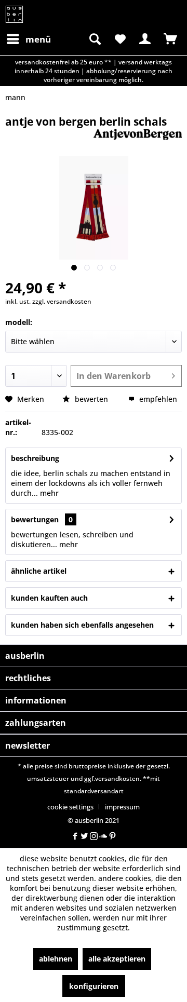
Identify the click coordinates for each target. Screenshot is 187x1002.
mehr (48, 493)
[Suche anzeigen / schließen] (94, 39)
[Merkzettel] (119, 39)
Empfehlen (157, 399)
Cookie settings (70, 806)
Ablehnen (55, 959)
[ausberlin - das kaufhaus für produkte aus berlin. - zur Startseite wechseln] (14, 14)
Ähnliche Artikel (38, 571)
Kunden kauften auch (49, 598)
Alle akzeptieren (116, 959)
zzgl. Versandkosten (61, 301)
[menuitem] (28, 39)
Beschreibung (35, 458)
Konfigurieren (93, 986)
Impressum (122, 806)
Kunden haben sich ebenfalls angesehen (82, 625)
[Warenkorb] (170, 39)
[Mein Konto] (145, 39)
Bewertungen (35, 519)
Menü (38, 39)
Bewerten (91, 399)
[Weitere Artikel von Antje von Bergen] (138, 138)
